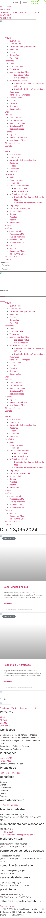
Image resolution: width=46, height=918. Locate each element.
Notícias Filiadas (16, 129)
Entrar (42, 3)
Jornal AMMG (15, 117)
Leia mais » (8, 603)
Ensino (8, 112)
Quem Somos (15, 41)
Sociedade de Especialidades (22, 46)
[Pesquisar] (2, 299)
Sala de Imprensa (17, 123)
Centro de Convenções (19, 95)
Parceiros (13, 58)
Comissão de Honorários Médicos (29, 89)
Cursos (12, 100)
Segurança (14, 92)
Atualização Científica (19, 72)
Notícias (8, 114)
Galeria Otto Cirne (17, 140)
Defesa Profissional (18, 80)
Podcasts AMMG (16, 120)
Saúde (12, 63)
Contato (8, 146)
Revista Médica (21, 78)
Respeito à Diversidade (17, 664)
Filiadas (12, 52)
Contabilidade (15, 97)
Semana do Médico (18, 137)
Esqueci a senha (34, 2)
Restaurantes (15, 109)
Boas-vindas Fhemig (16, 586)
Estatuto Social (16, 43)
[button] (23, 148)
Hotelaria (13, 106)
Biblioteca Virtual (21, 75)
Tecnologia (14, 69)
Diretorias (13, 49)
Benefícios (9, 61)
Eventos (8, 132)
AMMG (8, 38)
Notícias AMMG (16, 126)
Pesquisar (4, 263)
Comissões (14, 55)
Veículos (13, 103)
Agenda (12, 134)
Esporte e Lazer (16, 66)
